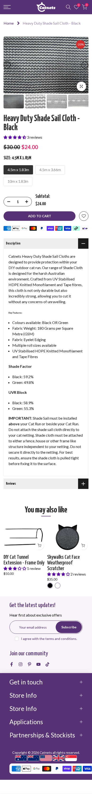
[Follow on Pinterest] (29, 664)
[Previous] (7, 65)
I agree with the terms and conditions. (49, 639)
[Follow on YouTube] (38, 664)
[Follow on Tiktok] (47, 664)
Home (9, 23)
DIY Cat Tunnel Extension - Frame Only (24, 560)
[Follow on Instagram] (20, 664)
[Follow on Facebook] (11, 664)
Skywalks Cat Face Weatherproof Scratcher (63, 562)
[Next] (84, 65)
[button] (15, 137)
